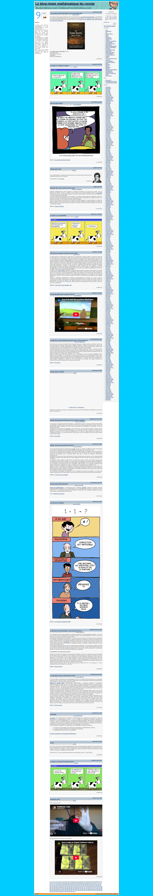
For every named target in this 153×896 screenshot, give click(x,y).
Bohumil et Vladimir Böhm (57, 683)
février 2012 (108, 302)
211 (61, 890)
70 (96, 883)
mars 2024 (108, 123)
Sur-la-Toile (58, 285)
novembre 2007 (109, 365)
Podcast (107, 68)
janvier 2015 (109, 259)
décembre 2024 (109, 111)
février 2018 (108, 213)
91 (75, 884)
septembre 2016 (109, 234)
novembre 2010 (109, 320)
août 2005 (108, 398)
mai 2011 (108, 313)
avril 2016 (108, 240)
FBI (70, 285)
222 (84, 890)
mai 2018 (108, 209)
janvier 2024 (109, 125)
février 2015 (108, 257)
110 (59, 885)
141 (72, 886)
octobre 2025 (109, 99)
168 (76, 887)
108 (55, 885)
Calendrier (109, 893)
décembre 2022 (109, 141)
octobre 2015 (109, 247)
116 (71, 885)
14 (65, 881)
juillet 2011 (108, 310)
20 (74, 881)
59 (80, 883)
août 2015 (108, 250)
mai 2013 (108, 283)
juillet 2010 (108, 325)
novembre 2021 (109, 157)
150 (91, 886)
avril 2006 (108, 388)
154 (99, 886)
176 (93, 887)
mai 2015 (108, 254)
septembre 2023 (109, 130)
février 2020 (108, 183)
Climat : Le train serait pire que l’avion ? (62, 445)
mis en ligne (62, 270)
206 (50, 890)
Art (106, 32)
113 (65, 885)
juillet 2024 (108, 118)
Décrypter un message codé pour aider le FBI (63, 253)
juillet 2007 (108, 370)
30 (89, 881)
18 (71, 881)
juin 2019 (108, 193)
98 (86, 884)
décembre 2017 (109, 215)
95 (81, 884)
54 (72, 883)
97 (84, 884)
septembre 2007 (109, 367)
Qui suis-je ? (109, 80)
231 (50, 891)
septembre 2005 (109, 397)
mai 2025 (108, 105)
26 (83, 881)
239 (67, 891)
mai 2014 (108, 268)
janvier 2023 (109, 140)
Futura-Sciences (58, 666)
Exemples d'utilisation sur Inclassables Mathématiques (63, 733)
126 (92, 885)
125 (90, 885)
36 (98, 881)
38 (101, 881)
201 (93, 889)
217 (74, 890)
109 (57, 885)
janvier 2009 (109, 348)
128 (96, 885)
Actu (107, 30)
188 (65, 889)
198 (86, 889)
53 (71, 883)
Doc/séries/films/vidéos (111, 46)
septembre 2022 (109, 145)
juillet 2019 (108, 192)
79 (57, 884)
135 (59, 886)
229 (99, 890)
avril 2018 (108, 210)
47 (62, 883)
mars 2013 (108, 286)
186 (61, 889)
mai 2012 (108, 298)
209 (57, 890)
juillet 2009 (108, 340)
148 (86, 886)
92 (77, 884)
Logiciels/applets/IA (77, 715)
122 (83, 885)
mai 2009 (108, 343)
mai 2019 (108, 194)
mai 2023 (108, 135)
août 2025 (108, 102)
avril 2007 (108, 373)
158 (55, 887)
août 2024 (108, 116)
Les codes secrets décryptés (87, 17)
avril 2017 (108, 225)
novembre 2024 (109, 113)
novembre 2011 (109, 305)
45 (59, 883)
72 (99, 883)
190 (69, 889)
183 (55, 889)
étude (73, 449)
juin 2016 (108, 238)
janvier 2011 (108, 318)
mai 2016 (108, 239)
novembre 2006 (109, 380)
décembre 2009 (109, 334)
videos (71, 407)
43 (56, 883)
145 (80, 886)
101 (92, 884)
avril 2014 (108, 270)
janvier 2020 (109, 184)
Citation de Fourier (55, 169)
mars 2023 (108, 137)
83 (63, 884)
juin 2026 (108, 89)
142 (74, 886)
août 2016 (108, 235)
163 (65, 887)
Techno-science (58, 705)
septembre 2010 (109, 323)
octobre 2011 (109, 307)
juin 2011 (108, 312)
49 (65, 883)
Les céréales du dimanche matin (62, 160)
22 (77, 881)
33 (93, 881)
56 (75, 883)
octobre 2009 (109, 336)
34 (95, 881)
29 (87, 881)
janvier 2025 (109, 110)
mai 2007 (108, 372)
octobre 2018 (109, 203)
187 (63, 889)
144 (78, 886)
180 (101, 887)
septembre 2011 (109, 308)
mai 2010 (108, 328)
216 (72, 890)
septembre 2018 (109, 204)
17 (69, 881)
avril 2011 (108, 314)
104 (98, 884)
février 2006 (108, 391)
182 (52, 889)
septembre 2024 (109, 115)
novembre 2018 (109, 202)
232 (52, 891)
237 (63, 891)
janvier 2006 (109, 392)
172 (84, 887)
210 (59, 890)
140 (69, 886)
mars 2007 (108, 375)
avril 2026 (108, 92)
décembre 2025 (109, 97)
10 (59, 881)
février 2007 (108, 376)
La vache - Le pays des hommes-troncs (62, 761)
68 (93, 883)
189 (67, 889)
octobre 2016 (109, 233)
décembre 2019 (109, 186)
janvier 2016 (109, 244)
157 (52, 887)
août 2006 (108, 383)
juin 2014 (108, 267)
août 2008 (108, 354)
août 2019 (108, 191)
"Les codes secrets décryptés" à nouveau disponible (66, 13)
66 (90, 883)
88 (71, 884)
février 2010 (108, 331)
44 (57, 883)
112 (63, 885)
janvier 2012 (109, 303)
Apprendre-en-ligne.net (111, 81)
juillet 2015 (108, 251)
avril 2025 (108, 107)
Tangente (84, 487)
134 (57, 886)
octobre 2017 (109, 218)
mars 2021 (108, 167)
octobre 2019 (109, 188)
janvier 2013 (109, 288)
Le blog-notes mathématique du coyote (65, 3)
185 (59, 889)
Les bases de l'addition (57, 503)
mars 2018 (108, 212)
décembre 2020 (109, 171)
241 (72, 891)
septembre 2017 (109, 219)
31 (90, 881)
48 (63, 883)
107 (52, 885)
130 (100, 885)
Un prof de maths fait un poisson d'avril (62, 294)
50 (66, 883)
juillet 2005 (108, 399)
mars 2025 (108, 108)
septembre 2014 (109, 263)
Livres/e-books (75, 14)
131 (50, 886)
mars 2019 (108, 197)
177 (95, 887)
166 (72, 887)
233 (55, 891)
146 (82, 886)
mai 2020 (108, 179)
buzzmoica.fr (81, 407)
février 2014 (108, 272)
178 (97, 887)
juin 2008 (108, 356)
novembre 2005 (109, 394)
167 (74, 887)
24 (80, 881)
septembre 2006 (109, 382)
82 (62, 884)
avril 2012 (108, 299)
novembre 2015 (109, 246)
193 (76, 889)
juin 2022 (108, 149)
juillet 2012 (108, 296)
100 (89, 884)
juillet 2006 (108, 385)
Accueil (97, 893)
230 (101, 890)
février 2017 (108, 228)
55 (74, 883)
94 (80, 884)
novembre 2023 (109, 128)
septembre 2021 (109, 160)
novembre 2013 (109, 276)
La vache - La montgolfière (58, 215)
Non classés (108, 75)
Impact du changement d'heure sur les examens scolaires (67, 420)
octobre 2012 (109, 292)
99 (87, 884)
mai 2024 (108, 120)
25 (81, 881)
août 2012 (108, 294)
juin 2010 (108, 327)
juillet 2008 (108, 355)
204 (99, 889)
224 (89, 890)
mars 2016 (108, 241)
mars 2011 (108, 315)
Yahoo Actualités (65, 285)
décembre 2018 (109, 200)
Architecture (108, 31)
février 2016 (108, 242)
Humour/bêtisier (77, 104)
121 (81, 885)
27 (84, 881)
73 (101, 883)
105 (100, 884)
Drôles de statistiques (77, 189)
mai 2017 (108, 224)
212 (63, 890)
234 (57, 891)
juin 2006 (108, 386)
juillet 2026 (108, 88)
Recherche (116, 893)
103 (96, 884)
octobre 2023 (109, 129)
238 (65, 891)
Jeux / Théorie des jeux (111, 58)
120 (79, 885)
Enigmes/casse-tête (110, 49)
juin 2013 (108, 282)
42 (54, 883)
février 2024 (108, 124)
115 (69, 885)
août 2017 (108, 220)
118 (75, 885)
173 (86, 887)
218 (76, 890)
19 (72, 881)
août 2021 (108, 161)
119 (77, 885)
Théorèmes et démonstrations (109, 71)
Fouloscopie (108, 51)
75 (51, 884)
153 (97, 886)
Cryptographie (76, 254)
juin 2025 (108, 104)
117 (73, 885)
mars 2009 (108, 345)
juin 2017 (108, 223)
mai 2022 (108, 150)
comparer (67, 428)
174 (89, 887)
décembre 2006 (109, 378)
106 (50, 885)
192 (74, 889)
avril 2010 (108, 329)
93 (78, 884)
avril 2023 (108, 136)
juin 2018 (108, 208)
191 (72, 889)
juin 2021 (108, 163)
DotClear (36, 893)
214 (67, 890)
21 (75, 881)
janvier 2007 (109, 377)
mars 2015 (108, 256)
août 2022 (108, 146)
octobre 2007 (109, 366)
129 (98, 885)
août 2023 (108, 131)
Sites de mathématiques (111, 69)
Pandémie (108, 67)
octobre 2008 (109, 351)
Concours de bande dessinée (59, 484)
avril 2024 (108, 121)
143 (76, 886)
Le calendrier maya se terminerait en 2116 (62, 675)
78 (56, 884)
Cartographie (109, 38)
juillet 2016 (108, 236)
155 (101, 886)
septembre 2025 (109, 100)
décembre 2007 (109, 364)
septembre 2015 (109, 249)
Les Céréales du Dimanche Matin (63, 621)
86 (68, 884)
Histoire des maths (78, 485)
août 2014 (108, 265)
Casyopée (53, 714)
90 (74, 884)
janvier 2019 (109, 199)
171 (82, 887)
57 (77, 883)
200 (91, 889)
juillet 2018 (108, 207)
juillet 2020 (108, 177)
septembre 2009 (109, 338)
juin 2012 (108, 297)
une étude (99, 192)
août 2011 (108, 309)
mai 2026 (108, 90)
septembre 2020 (109, 174)
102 (94, 884)
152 (95, 886)
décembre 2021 (109, 156)
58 (78, 883)
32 (92, 881)
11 (60, 881)
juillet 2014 (108, 266)
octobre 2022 (109, 144)
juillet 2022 (108, 147)
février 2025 (108, 109)
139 (67, 886)
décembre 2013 (109, 275)
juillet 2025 (108, 103)
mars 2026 (108, 93)
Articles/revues (109, 33)
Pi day (52, 742)
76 (53, 884)
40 (51, 883)
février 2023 (108, 139)
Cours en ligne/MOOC (111, 41)
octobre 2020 (109, 173)
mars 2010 (108, 330)
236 (61, 891)
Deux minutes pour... (110, 43)
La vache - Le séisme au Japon (59, 65)
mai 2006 (108, 387)
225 (91, 890)
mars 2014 (108, 271)
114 (67, 885)
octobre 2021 (109, 158)
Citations (74, 170)
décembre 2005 (109, 393)
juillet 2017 (108, 221)
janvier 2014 (109, 273)
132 (52, 886)
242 (74, 891)
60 (81, 883)
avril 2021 (108, 166)
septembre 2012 (109, 293)
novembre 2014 (109, 261)
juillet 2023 (108, 132)
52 (69, 883)
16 (68, 881)
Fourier (62, 178)
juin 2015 (108, 252)
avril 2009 (108, 344)
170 (80, 887)
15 (66, 881)
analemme (67, 641)
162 (63, 887)
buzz (75, 407)
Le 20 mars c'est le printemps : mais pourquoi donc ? (66, 631)
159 (57, 887)
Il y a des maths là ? (77, 446)
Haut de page (103, 893)
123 (86, 885)
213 (65, 890)
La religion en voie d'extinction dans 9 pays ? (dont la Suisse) (69, 340)
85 (66, 884)
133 (55, 886)
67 (92, 883)
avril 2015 (108, 255)
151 (93, 886)
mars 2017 (108, 226)
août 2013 (108, 280)
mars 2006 (108, 390)
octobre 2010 (109, 322)
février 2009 (108, 346)
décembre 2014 (109, 260)
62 (84, 883)
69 (95, 883)
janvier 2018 (109, 214)
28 (86, 881)
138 (65, 886)
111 (61, 885)
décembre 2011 (109, 304)
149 (89, 886)
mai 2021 (108, 165)
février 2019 (108, 198)
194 (78, 889)
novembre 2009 (109, 335)
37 (99, 881)
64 (87, 883)
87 (69, 884)
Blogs (107, 35)
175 (91, 887)
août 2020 (108, 176)
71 (98, 883)
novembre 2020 (109, 172)
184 (57, 889)
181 (50, 889)
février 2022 (108, 153)
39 (50, 883)
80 (59, 884)
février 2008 (108, 361)
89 (72, 884)
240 (69, 891)
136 (61, 886)
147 (84, 886)
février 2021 (108, 168)
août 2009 (108, 339)
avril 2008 (108, 359)
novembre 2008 (109, 350)
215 (69, 890)
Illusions (108, 56)
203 (97, 889)
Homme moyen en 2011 (57, 371)
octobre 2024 (109, 114)
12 (62, 881)
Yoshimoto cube (55, 799)
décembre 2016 (109, 230)
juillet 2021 (108, 162)
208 (55, 890)
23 (78, 881)
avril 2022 (108, 151)
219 (78, 890)
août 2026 (108, 87)
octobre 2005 (109, 396)
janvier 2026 (109, 95)
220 (80, 890)
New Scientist (64, 474)
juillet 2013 (108, 281)
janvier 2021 (109, 170)
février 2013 (108, 287)
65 (89, 883)
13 (63, 881)
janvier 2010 (109, 333)
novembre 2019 (109, 187)
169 (78, 887)
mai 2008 (108, 357)
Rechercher (106, 22)
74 (50, 884)
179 (99, 887)
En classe (108, 48)
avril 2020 (108, 181)
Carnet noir (108, 37)
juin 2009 (108, 341)
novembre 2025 (109, 98)
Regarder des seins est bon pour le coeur (62, 188)
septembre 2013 (109, 278)
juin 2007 (108, 371)
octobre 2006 (109, 381)
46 (60, 883)
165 (69, 887)
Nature (107, 66)
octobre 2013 (109, 277)
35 (96, 881)
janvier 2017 (109, 229)
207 (52, 890)
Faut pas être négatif (56, 103)
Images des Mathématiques (57, 487)
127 (94, 885)
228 (97, 890)
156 (50, 887)
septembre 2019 (109, 189)
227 (95, 890)
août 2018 (108, 205)
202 (95, 889)
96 (83, 884)
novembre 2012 (109, 291)
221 (82, 890)
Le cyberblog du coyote (111, 82)
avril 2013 (108, 284)
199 (89, 889)
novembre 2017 (109, 217)
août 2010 (108, 324)
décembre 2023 (109, 126)
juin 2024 (108, 119)
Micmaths (108, 64)
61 (83, 883)
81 (60, 884)
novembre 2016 (109, 231)
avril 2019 (108, 196)
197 (84, 889)
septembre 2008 (109, 352)
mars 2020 (108, 182)
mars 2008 (108, 360)
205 (101, 889)
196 (82, 889)
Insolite (74, 373)
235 (59, 891)
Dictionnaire (108, 45)
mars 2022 (108, 152)
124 (88, 885)
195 (80, 889)
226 (93, 890)
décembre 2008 (109, 349)
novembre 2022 (109, 142)
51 (68, 883)
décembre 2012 (109, 289)
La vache (75, 67)
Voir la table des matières (109, 26)
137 (63, 886)
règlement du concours (58, 493)
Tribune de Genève (59, 206)
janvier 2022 (109, 155)
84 (65, 884)
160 (59, 887)
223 (86, 890)
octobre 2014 (109, 262)
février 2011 (108, 317)
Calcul (107, 36)
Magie (107, 63)
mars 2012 (108, 301)
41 (53, 883)
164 (67, 887)
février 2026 (108, 94)
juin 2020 (108, 178)
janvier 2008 (109, 362)
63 (86, 883)
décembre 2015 (109, 245)
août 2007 (108, 369)
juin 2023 (108, 134)
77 (54, 884)
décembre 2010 (109, 319)
